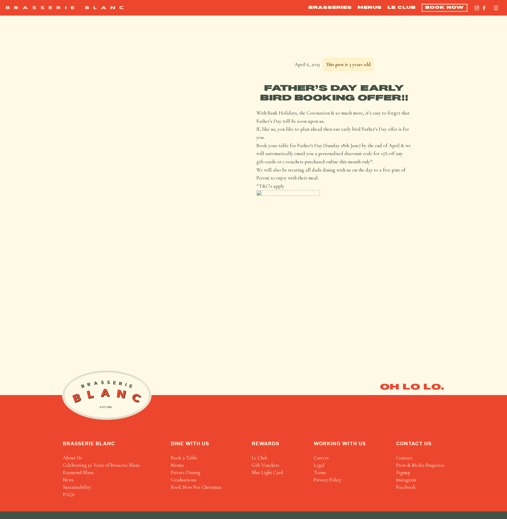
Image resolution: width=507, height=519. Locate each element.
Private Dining (185, 472)
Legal (319, 465)
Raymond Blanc (78, 472)
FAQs (69, 494)
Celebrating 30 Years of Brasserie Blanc (101, 465)
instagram (406, 480)
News (68, 480)
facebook (406, 487)
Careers (321, 458)
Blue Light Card (267, 472)
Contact (404, 458)
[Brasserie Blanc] (65, 7)
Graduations (183, 480)
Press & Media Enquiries (420, 465)
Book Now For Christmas (196, 487)
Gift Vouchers (265, 465)
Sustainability (77, 487)
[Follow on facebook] (484, 8)
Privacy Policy (328, 480)
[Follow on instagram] (477, 8)
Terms (320, 472)
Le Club (402, 8)
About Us (72, 458)
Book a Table (184, 458)
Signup (403, 472)
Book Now (444, 8)
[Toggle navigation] (496, 7)
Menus (370, 8)
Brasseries (330, 8)
